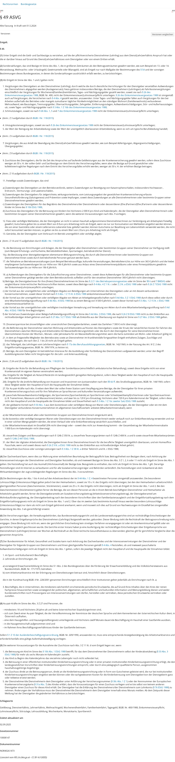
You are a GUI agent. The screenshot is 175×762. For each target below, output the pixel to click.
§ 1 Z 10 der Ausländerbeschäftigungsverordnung (32, 634)
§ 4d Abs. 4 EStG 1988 (59, 300)
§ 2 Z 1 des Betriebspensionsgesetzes (108, 281)
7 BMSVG (160, 281)
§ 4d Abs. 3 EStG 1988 (100, 314)
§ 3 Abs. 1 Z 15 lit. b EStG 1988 (71, 294)
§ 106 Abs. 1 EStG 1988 (54, 651)
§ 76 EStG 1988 (160, 687)
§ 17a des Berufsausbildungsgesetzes (86, 344)
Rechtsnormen (10, 4)
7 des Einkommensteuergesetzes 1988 (77, 111)
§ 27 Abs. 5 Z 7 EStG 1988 (63, 317)
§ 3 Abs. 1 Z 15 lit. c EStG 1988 (154, 300)
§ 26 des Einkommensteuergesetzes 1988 (137, 95)
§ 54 (143, 69)
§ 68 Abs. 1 (44, 111)
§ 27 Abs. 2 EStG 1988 (149, 317)
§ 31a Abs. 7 (41, 684)
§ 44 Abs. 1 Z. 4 (85, 478)
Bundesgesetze (28, 4)
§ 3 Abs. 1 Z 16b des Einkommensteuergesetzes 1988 (80, 107)
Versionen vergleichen (162, 34)
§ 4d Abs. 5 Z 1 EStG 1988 (128, 297)
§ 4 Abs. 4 (57, 98)
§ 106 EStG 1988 (34, 207)
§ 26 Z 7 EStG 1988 (157, 284)
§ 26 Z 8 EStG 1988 (131, 314)
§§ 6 (149, 281)
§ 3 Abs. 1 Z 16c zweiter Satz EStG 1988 (116, 401)
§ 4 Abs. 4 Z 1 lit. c (103, 284)
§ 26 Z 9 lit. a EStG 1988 (59, 445)
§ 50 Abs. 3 (39, 404)
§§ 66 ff (111, 381)
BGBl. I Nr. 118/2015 (43, 118)
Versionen (5, 33)
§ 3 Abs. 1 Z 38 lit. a (71, 448)
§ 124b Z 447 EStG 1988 (22, 438)
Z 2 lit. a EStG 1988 (127, 284)
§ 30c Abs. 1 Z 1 (119, 681)
